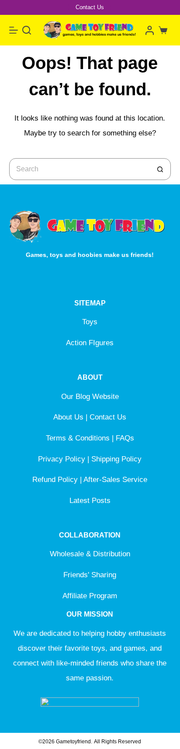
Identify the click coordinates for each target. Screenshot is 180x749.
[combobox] (80, 169)
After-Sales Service (115, 479)
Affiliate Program (89, 596)
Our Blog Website (90, 396)
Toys (89, 322)
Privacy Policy (61, 459)
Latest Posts (90, 500)
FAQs (125, 438)
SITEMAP (90, 303)
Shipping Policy (116, 459)
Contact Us (90, 7)
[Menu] (13, 30)
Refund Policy (55, 479)
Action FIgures (90, 343)
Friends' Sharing (89, 575)
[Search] (26, 30)
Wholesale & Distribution (90, 554)
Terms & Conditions (78, 438)
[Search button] (159, 169)
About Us (68, 417)
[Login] (149, 30)
